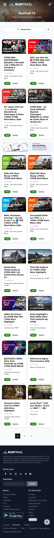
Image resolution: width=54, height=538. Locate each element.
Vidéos (31, 515)
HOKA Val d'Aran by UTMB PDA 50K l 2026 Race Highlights (13, 318)
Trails (5, 497)
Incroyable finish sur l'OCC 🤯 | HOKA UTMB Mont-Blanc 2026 (40, 219)
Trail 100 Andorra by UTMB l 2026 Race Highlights (39, 269)
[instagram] (15, 473)
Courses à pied (9, 494)
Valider (32, 484)
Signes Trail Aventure (37, 367)
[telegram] (25, 473)
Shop (31, 512)
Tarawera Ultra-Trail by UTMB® (12, 418)
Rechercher (26, 29)
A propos (32, 497)
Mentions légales (10, 528)
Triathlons (7, 500)
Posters (32, 509)
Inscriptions (33, 506)
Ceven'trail (33, 414)
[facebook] (5, 473)
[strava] (20, 473)
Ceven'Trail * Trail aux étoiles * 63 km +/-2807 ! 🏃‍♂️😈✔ (39, 405)
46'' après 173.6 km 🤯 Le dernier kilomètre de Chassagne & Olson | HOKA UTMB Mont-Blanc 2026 (14, 113)
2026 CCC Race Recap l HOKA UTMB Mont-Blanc (13, 176)
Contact (32, 494)
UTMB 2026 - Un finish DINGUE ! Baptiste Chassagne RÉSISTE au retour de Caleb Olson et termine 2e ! (39, 114)
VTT (4, 503)
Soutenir (33, 519)
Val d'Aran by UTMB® (11, 328)
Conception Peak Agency (39, 528)
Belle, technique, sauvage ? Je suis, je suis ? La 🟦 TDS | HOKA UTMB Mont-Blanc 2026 (13, 220)
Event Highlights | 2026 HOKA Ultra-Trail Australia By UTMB (39, 318)
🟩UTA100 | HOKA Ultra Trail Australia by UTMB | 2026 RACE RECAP (13, 362)
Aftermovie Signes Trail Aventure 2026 (40, 359)
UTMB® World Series (11, 509)
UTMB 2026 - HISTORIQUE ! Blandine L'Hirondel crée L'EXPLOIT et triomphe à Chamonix (14, 63)
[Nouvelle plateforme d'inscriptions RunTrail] (27, 147)
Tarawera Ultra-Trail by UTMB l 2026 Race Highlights (12, 407)
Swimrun (6, 506)
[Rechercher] (47, 522)
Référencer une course (38, 500)
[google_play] (30, 473)
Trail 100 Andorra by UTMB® (39, 278)
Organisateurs (34, 503)
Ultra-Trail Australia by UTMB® (38, 329)
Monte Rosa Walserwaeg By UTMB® (14, 284)
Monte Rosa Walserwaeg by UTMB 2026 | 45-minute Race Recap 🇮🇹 (14, 272)
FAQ (23, 528)
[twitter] (10, 473)
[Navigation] (5, 4)
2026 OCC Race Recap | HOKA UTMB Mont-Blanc (39, 176)
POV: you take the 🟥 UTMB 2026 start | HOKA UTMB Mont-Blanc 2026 (40, 61)
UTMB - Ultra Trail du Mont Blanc (13, 77)
